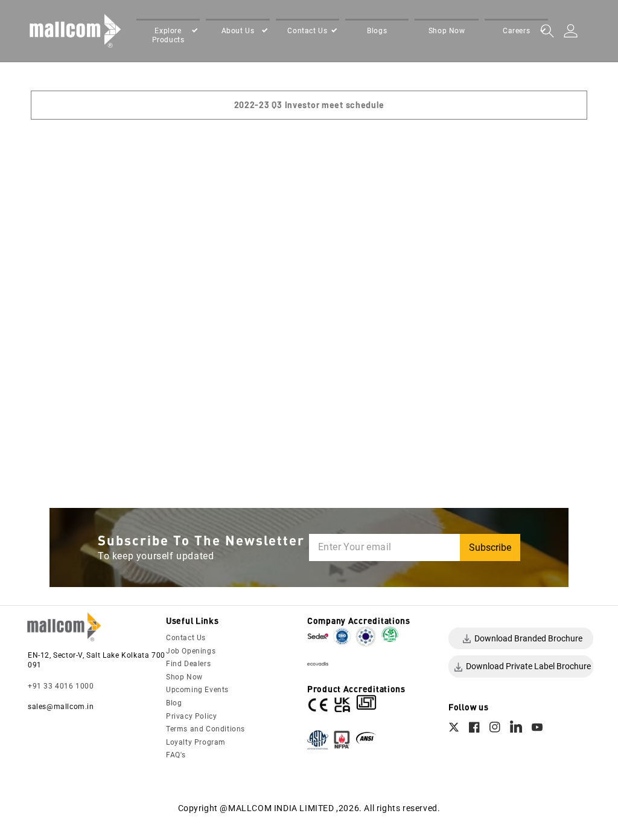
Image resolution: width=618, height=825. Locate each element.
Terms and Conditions (205, 729)
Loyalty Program (196, 742)
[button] (168, 35)
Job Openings (190, 651)
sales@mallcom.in (61, 706)
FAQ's (176, 755)
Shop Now (184, 677)
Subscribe (490, 547)
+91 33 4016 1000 (61, 686)
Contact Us (186, 638)
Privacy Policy (191, 716)
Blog (174, 703)
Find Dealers (188, 664)
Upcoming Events (197, 689)
